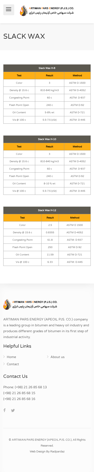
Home (11, 357)
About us (57, 357)
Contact (13, 364)
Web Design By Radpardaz (47, 451)
